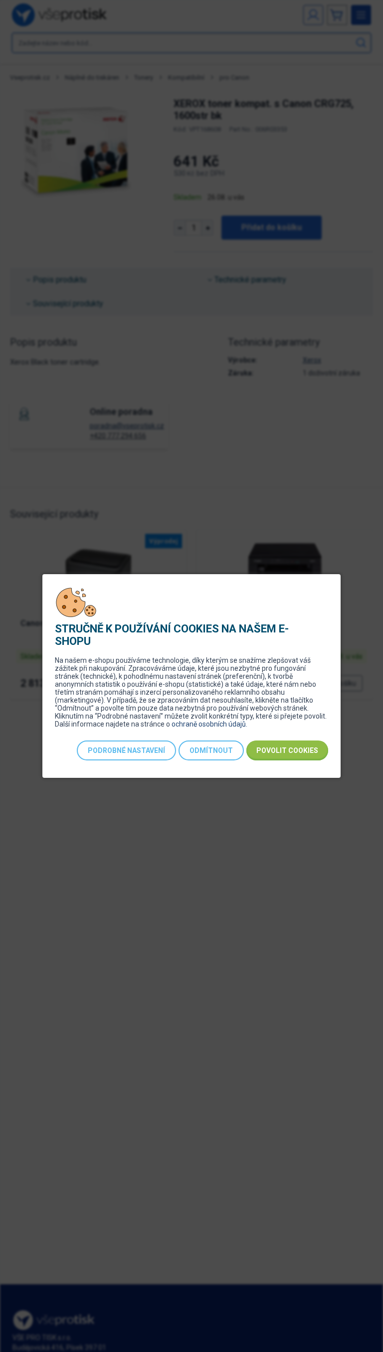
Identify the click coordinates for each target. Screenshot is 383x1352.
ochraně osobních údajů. (209, 724)
